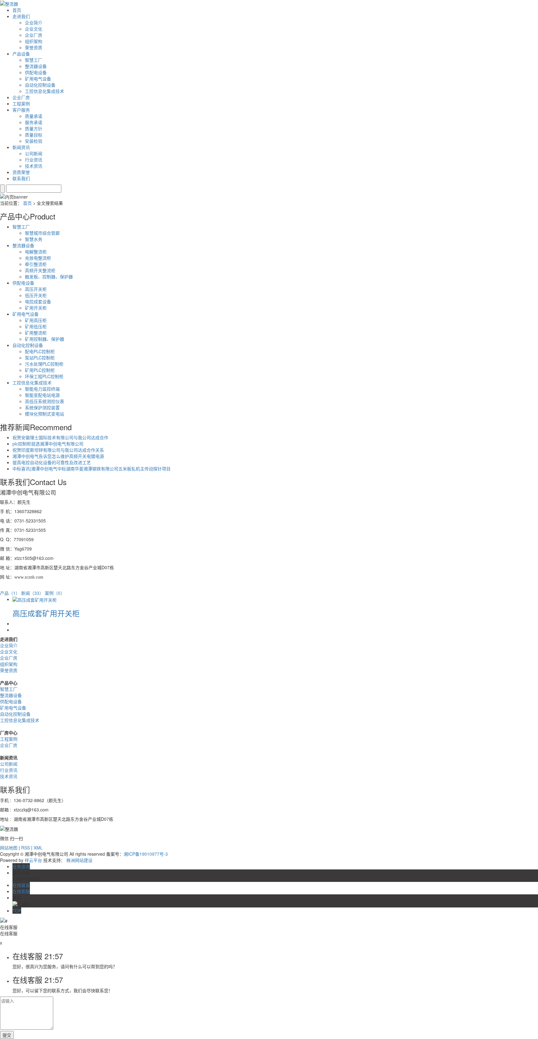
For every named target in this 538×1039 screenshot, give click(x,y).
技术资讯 (33, 166)
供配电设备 (36, 72)
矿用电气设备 (38, 78)
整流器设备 (36, 66)
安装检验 (33, 141)
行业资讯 (33, 159)
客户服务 (21, 110)
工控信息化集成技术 (44, 91)
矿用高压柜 (36, 320)
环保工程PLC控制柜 (44, 376)
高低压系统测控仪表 (44, 401)
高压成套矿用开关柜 (46, 613)
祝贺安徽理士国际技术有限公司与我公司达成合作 (60, 437)
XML (38, 847)
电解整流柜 (36, 251)
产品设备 (21, 54)
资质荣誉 (21, 172)
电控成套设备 (38, 301)
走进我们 (21, 16)
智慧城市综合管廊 (42, 233)
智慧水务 (33, 239)
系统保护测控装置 (42, 407)
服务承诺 (33, 122)
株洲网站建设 (79, 860)
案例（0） (55, 593)
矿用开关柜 (36, 308)
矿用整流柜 (36, 332)
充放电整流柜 (38, 258)
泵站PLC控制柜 (40, 357)
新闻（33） (32, 593)
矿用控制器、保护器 (44, 339)
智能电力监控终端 (42, 389)
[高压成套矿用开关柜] (34, 599)
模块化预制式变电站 (44, 414)
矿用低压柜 (36, 326)
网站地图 (8, 847)
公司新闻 (33, 153)
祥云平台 (33, 860)
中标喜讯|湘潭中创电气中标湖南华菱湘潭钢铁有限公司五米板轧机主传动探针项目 (91, 468)
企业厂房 (33, 35)
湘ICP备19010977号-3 (146, 854)
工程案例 (21, 103)
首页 (16, 10)
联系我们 (21, 178)
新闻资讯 (21, 147)
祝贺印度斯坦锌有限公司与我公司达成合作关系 (58, 450)
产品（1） (10, 593)
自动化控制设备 (40, 85)
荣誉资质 (33, 47)
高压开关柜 (36, 289)
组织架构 (33, 41)
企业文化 (33, 29)
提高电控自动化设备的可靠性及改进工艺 (51, 462)
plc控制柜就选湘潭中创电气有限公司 (47, 443)
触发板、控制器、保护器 (49, 276)
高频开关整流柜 (40, 270)
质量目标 (33, 135)
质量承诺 (33, 116)
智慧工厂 (33, 60)
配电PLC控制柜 (40, 351)
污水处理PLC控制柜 (44, 364)
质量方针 (33, 128)
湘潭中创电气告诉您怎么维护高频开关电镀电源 (58, 456)
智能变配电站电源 (42, 395)
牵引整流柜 (36, 264)
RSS (25, 847)
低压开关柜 (36, 295)
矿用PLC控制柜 (40, 370)
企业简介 (33, 22)
